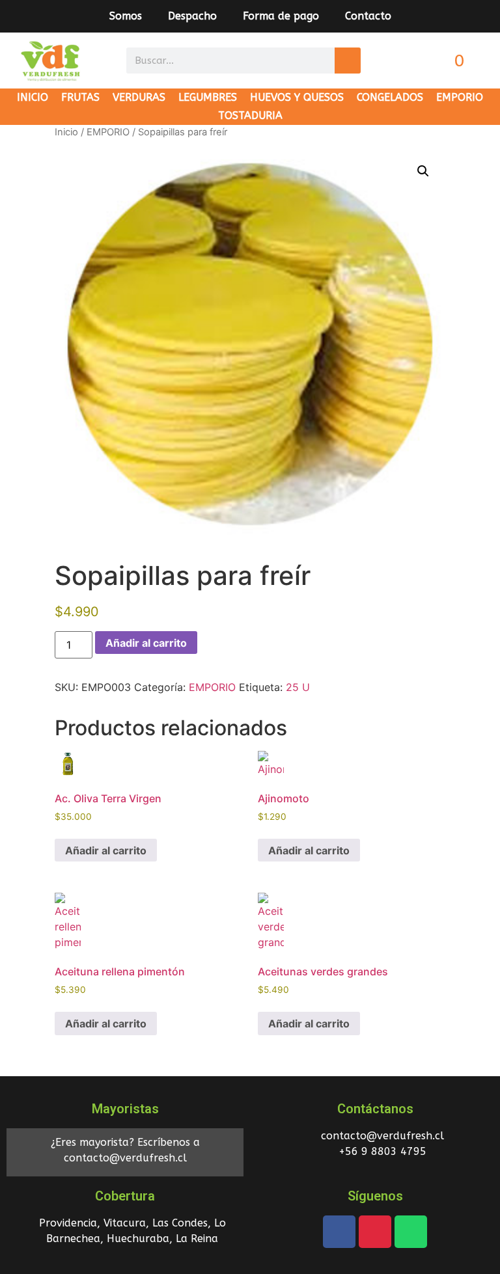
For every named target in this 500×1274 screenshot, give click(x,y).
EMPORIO (459, 97)
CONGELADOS (390, 97)
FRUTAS (80, 97)
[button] (423, 171)
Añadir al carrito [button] (105, 850)
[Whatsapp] (411, 1231)
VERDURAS (139, 97)
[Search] (348, 60)
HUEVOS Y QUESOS (297, 97)
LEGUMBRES (207, 97)
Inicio (66, 132)
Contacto (368, 16)
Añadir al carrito (146, 642)
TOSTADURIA (250, 115)
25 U (298, 687)
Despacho (192, 16)
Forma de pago (281, 16)
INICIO (32, 97)
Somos (125, 16)
